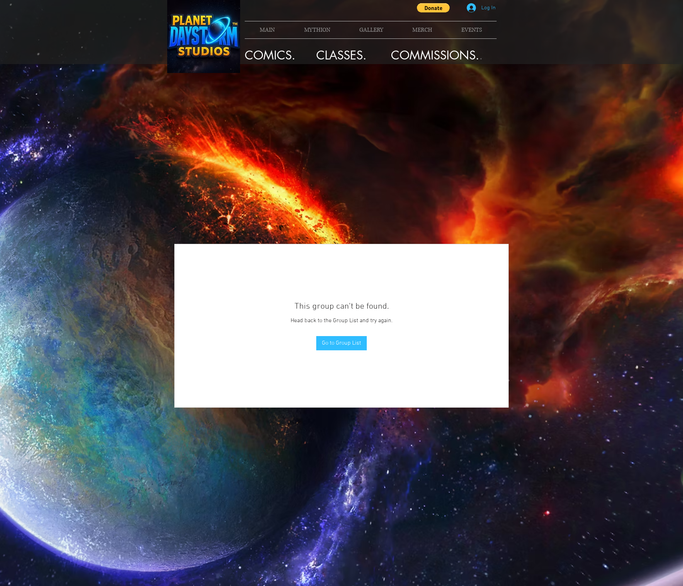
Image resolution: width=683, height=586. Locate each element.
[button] (433, 7)
